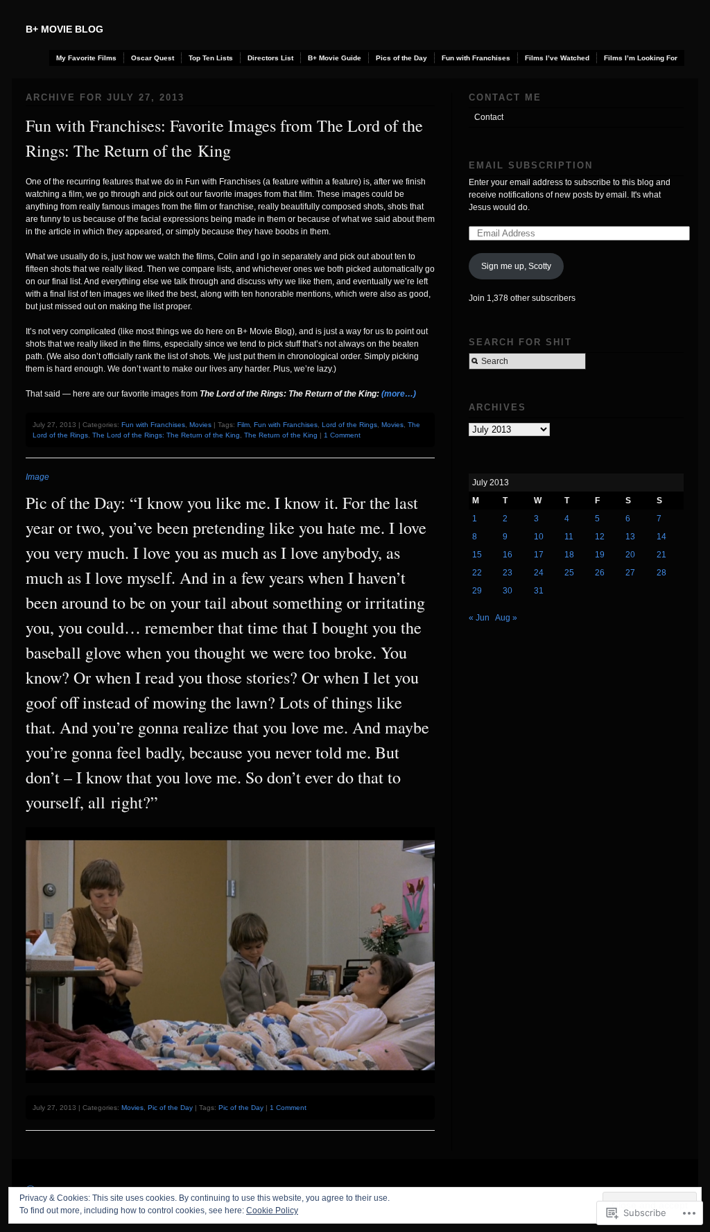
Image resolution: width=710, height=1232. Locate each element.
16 (507, 554)
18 (569, 554)
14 (661, 536)
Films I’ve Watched (557, 58)
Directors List (270, 58)
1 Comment (342, 435)
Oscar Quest (152, 58)
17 (539, 554)
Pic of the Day (170, 1107)
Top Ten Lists (211, 58)
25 (569, 573)
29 (477, 591)
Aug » (506, 618)
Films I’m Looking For (640, 58)
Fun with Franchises (476, 58)
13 (630, 536)
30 (507, 591)
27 (630, 573)
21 (661, 554)
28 (661, 573)
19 (600, 554)
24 (539, 573)
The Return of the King (281, 435)
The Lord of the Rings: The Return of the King (166, 435)
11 (568, 536)
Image (37, 477)
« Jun (479, 618)
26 (600, 573)
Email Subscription (531, 165)
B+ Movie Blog (64, 29)
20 (630, 554)
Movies (200, 424)
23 (507, 573)
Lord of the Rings (349, 424)
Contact (488, 117)
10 (539, 536)
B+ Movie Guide (334, 58)
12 (600, 536)
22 (477, 573)
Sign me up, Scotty (516, 266)
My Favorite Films (86, 58)
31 (539, 591)
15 (477, 554)
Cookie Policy (272, 1210)
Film (243, 424)
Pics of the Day (401, 58)
